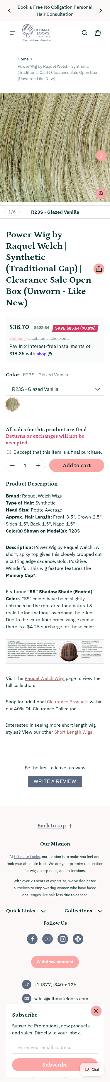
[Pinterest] (78, 939)
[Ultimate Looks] (37, 32)
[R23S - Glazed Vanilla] (12, 404)
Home (23, 59)
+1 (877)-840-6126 (55, 984)
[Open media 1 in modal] (55, 147)
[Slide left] (9, 10)
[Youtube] (47, 939)
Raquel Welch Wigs (45, 678)
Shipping (17, 338)
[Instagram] (62, 939)
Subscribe (55, 1065)
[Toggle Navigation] (12, 33)
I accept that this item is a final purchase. (58, 452)
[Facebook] (32, 939)
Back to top (51, 826)
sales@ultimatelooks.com (61, 998)
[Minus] (12, 465)
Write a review (55, 781)
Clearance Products (68, 701)
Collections (78, 911)
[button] (84, 33)
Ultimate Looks (27, 856)
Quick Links (20, 911)
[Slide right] (100, 10)
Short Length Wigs (73, 732)
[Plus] (38, 465)
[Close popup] (96, 1011)
